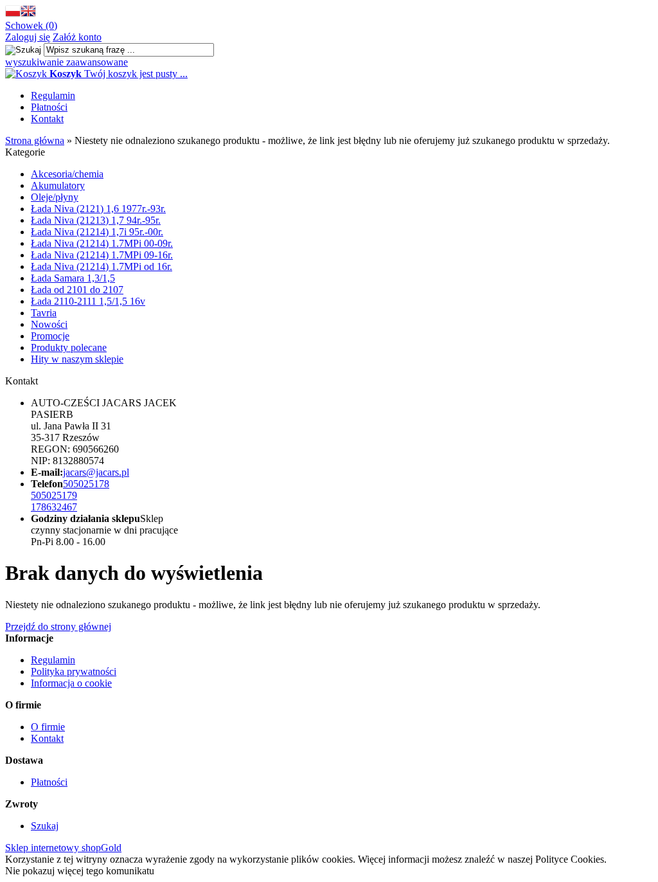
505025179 (54, 495)
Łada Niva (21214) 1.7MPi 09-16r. (102, 254)
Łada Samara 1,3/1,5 (73, 278)
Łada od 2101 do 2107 (77, 289)
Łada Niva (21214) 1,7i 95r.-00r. (97, 231)
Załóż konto (77, 37)
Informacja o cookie (71, 683)
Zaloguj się (27, 37)
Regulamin (53, 95)
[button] (13, 13)
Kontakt (47, 118)
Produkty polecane (69, 347)
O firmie (48, 726)
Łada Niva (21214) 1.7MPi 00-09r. (102, 243)
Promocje (50, 335)
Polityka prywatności (73, 671)
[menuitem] (342, 96)
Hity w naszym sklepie (77, 359)
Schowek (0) (31, 25)
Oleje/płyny (54, 197)
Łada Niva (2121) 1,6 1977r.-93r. (98, 208)
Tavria (44, 312)
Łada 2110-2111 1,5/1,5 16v (88, 301)
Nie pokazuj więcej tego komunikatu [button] (79, 870)
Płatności (49, 107)
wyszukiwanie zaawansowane (66, 62)
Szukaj (44, 825)
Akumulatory (58, 185)
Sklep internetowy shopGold (63, 847)
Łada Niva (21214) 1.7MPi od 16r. (101, 266)
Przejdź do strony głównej (58, 626)
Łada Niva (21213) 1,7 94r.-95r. (96, 220)
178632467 (54, 506)
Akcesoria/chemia (67, 173)
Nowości (49, 324)
